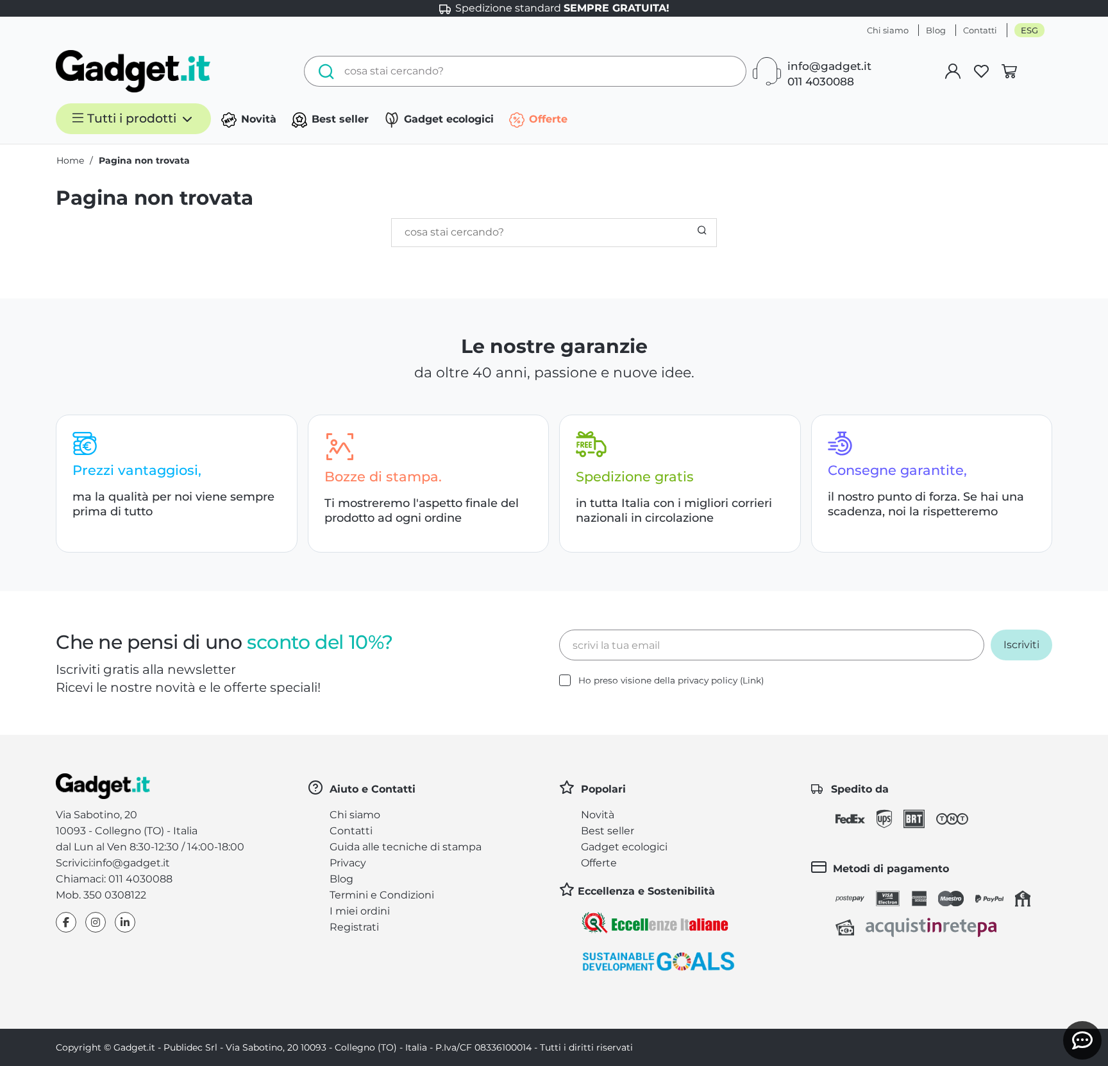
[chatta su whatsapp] (1082, 1040)
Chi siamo (888, 30)
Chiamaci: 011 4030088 (114, 879)
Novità (257, 119)
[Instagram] (95, 922)
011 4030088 (820, 81)
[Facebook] (66, 922)
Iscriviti (1021, 645)
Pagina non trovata (144, 160)
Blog (936, 30)
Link (752, 680)
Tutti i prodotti (132, 118)
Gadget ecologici (447, 119)
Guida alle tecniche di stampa (406, 847)
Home (70, 160)
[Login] (953, 71)
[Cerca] (323, 71)
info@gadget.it (829, 66)
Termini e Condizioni (382, 895)
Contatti (980, 30)
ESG (1029, 30)
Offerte (546, 119)
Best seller (338, 119)
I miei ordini (360, 911)
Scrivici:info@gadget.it (113, 863)
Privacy (348, 863)
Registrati (354, 927)
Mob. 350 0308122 (101, 895)
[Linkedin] (125, 922)
